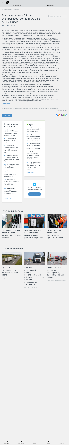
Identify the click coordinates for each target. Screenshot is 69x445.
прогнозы (47, 108)
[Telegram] (66, 115)
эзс (2, 108)
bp (13, 108)
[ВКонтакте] (57, 115)
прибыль (29, 108)
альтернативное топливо (20, 108)
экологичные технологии (38, 108)
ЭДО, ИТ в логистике (30, 288)
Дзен (3, 278)
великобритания (54, 108)
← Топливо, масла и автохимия (10, 9)
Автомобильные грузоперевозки (57, 280)
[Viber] (62, 115)
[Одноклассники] (59, 115)
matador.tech (6, 103)
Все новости (7, 198)
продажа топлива (8, 108)
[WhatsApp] (64, 115)
